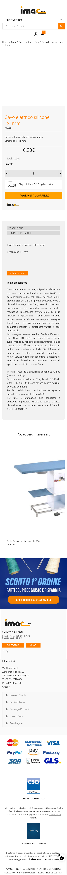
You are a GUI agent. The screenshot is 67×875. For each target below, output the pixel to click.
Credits (6, 686)
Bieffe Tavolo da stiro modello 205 (23, 541)
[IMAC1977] (28, 204)
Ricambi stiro (25, 42)
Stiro (13, 42)
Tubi (37, 42)
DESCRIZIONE (15, 228)
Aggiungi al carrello (34, 195)
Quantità (9, 164)
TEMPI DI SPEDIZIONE (20, 233)
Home (5, 42)
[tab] (33, 228)
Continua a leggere (17, 273)
